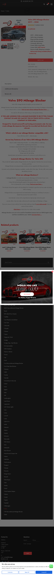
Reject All (27, 572)
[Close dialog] (52, 271)
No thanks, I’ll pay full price (27, 298)
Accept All (44, 572)
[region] (27, 568)
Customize (10, 572)
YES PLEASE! (27, 294)
